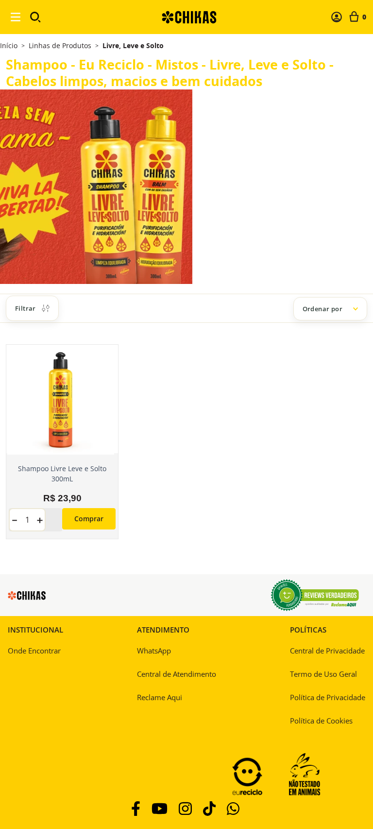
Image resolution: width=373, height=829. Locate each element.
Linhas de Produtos (60, 46)
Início (8, 45)
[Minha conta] (336, 17)
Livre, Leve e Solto (133, 46)
